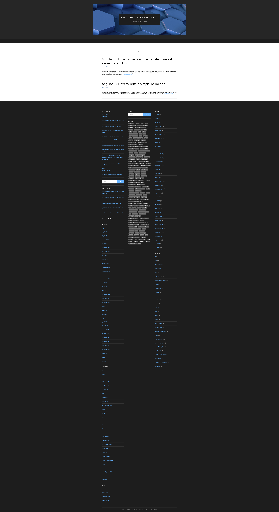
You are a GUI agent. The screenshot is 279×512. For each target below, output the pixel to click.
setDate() (148, 163)
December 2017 (106, 337)
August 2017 (105, 353)
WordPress (105, 479)
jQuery (103, 409)
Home (104, 41)
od (140, 214)
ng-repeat (144, 171)
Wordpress (137, 125)
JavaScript (132, 123)
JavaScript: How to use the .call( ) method (112, 136)
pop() (131, 241)
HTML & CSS (105, 401)
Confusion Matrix (144, 199)
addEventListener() (133, 134)
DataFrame (137, 140)
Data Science (105, 389)
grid (143, 155)
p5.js (103, 429)
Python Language (106, 456)
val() (149, 239)
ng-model (131, 174)
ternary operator (136, 167)
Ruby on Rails (105, 468)
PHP (141, 129)
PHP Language (105, 440)
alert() (131, 205)
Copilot (146, 138)
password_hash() (144, 224)
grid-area (141, 226)
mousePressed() (139, 182)
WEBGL (137, 199)
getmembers (132, 184)
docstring (131, 190)
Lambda (140, 212)
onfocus (143, 237)
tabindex (131, 231)
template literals (133, 212)
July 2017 (104, 357)
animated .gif (138, 186)
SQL (130, 131)
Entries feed (105, 492)
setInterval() (144, 197)
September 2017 (106, 349)
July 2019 (104, 282)
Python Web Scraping (107, 460)
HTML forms (138, 190)
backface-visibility (139, 178)
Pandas (104, 433)
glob (143, 184)
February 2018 (105, 329)
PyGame (135, 241)
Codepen (131, 224)
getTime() (143, 174)
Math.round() (140, 142)
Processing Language (107, 444)
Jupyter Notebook (133, 150)
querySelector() (133, 243)
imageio (131, 186)
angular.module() (133, 161)
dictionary (132, 188)
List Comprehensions (140, 188)
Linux (135, 144)
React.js (136, 129)
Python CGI (104, 452)
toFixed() (137, 176)
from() (131, 171)
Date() (144, 131)
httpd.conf (136, 165)
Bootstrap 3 (147, 157)
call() (137, 233)
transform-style (133, 180)
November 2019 (106, 271)
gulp (130, 144)
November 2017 (106, 341)
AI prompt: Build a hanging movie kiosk (111, 126)
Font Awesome (139, 157)
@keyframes (144, 169)
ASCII (140, 203)
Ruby (140, 150)
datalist (131, 239)
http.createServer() (133, 209)
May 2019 (104, 290)
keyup (139, 243)
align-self (146, 212)
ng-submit (146, 161)
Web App (145, 203)
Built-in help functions (134, 146)
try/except (132, 233)
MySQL (103, 421)
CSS (142, 123)
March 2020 (105, 259)
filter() (131, 165)
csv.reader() (142, 231)
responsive (132, 157)
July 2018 (104, 310)
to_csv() (137, 224)
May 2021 (104, 236)
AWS (103, 378)
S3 (130, 214)
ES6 (135, 239)
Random (141, 205)
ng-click (140, 161)
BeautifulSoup (132, 222)
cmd (139, 180)
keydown (131, 237)
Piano (137, 220)
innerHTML (132, 195)
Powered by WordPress (128, 509)
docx (136, 231)
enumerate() (145, 186)
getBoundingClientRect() (134, 197)
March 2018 (105, 326)
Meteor (103, 417)
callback (144, 207)
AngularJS (138, 155)
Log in (103, 489)
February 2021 (105, 240)
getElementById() (144, 148)
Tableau (147, 226)
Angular (103, 374)
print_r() (138, 169)
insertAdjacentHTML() (138, 201)
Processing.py (105, 448)
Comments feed (106, 496)
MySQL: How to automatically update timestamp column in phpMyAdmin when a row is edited (112, 157)
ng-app (131, 152)
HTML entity (145, 222)
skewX (139, 222)
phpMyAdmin (132, 228)
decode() (146, 218)
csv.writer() (142, 233)
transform (144, 176)
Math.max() (136, 171)
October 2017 (105, 345)
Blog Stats (135, 41)
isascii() (138, 228)
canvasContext (144, 159)
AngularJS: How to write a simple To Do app (133, 84)
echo (138, 159)
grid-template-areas (134, 218)
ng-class (137, 174)
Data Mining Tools (106, 386)
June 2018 (104, 314)
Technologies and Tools (108, 472)
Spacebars (143, 165)
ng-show (131, 207)
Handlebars (105, 397)
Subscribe (125, 41)
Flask (103, 393)
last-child (147, 205)
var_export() (144, 167)
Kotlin (103, 413)
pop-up (137, 148)
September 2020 (106, 251)
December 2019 (106, 267)
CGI (144, 127)
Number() (131, 176)
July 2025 (104, 228)
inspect (138, 184)
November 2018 (106, 294)
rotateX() (131, 199)
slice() (148, 180)
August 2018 (105, 306)
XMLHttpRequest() (133, 203)
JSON (140, 131)
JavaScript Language (107, 405)
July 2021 (104, 232)
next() (131, 163)
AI (102, 370)
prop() (140, 239)
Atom (141, 134)
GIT (140, 136)
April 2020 (104, 255)
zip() (130, 201)
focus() (144, 228)
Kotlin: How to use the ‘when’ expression (112, 174)
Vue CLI (147, 241)
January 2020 (105, 263)
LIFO (144, 239)
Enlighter (140, 144)
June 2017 (104, 361)
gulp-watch (132, 182)
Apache (145, 136)
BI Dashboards (105, 382)
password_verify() (133, 226)
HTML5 (131, 140)
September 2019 (106, 279)
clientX (145, 195)
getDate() (142, 163)
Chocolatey (137, 216)
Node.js (104, 425)
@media (131, 216)
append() (141, 241)
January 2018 (105, 333)
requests (131, 148)
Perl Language (105, 436)
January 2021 (105, 243)
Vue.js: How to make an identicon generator (113, 145)
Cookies (136, 136)
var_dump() (132, 169)
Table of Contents (114, 41)
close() (131, 235)
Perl (141, 146)
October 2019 (105, 275)
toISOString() (132, 159)
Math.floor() (138, 195)
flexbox (136, 152)
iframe (135, 131)
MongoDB (132, 155)
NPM (136, 127)
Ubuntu (146, 146)
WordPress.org (105, 500)
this (146, 235)
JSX (130, 167)
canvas (135, 138)
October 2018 (105, 298)
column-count (142, 209)
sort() (143, 180)
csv (144, 134)
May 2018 (104, 318)
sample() (143, 193)
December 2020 (106, 247)
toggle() (135, 163)
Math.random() (133, 142)
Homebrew (135, 214)
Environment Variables (134, 193)
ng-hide (141, 220)
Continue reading (128, 74)
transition (131, 178)
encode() (131, 220)
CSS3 (141, 218)
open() (142, 235)
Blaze (149, 165)
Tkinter (135, 205)
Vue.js (103, 475)
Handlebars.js (146, 150)
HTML (146, 123)
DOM (148, 193)
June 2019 (104, 286)
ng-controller (142, 152)
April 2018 (104, 322)
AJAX (131, 138)
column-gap (137, 207)
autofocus (138, 237)
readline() (137, 235)
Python (137, 123)
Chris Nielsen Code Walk (139, 17)
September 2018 (106, 302)
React (103, 464)
